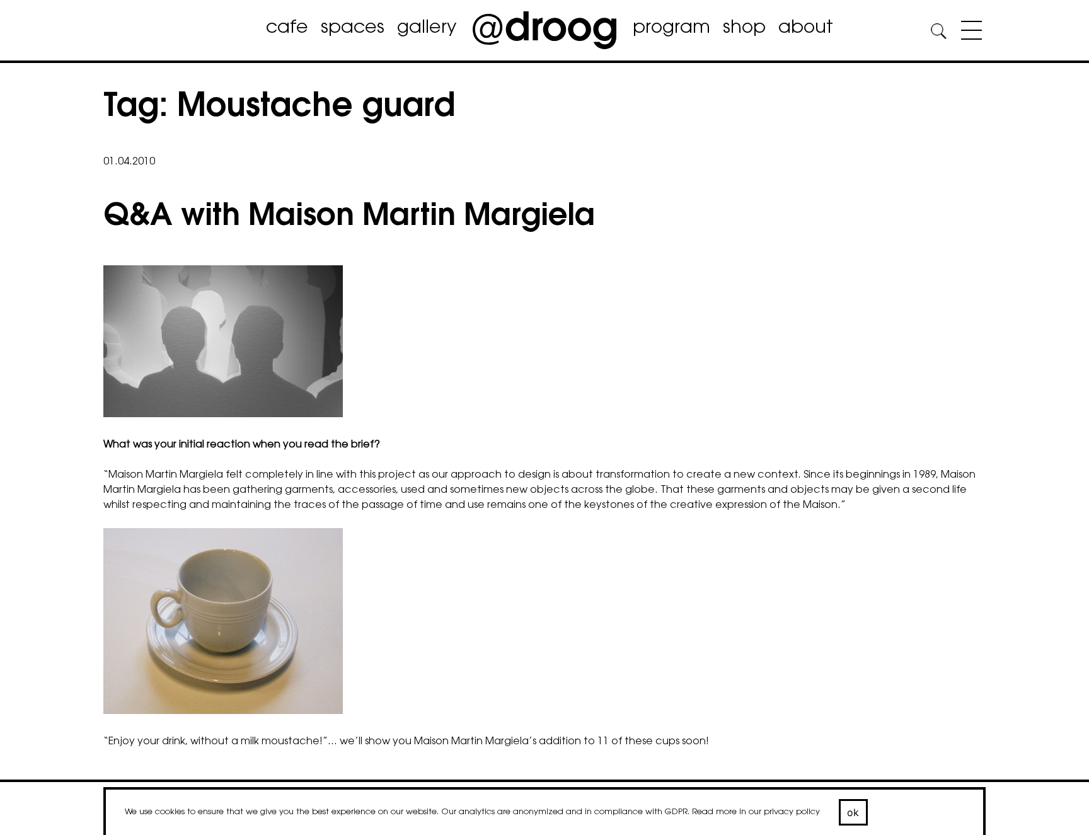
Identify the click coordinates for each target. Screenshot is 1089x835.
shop (744, 28)
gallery (426, 28)
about (805, 28)
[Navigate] (968, 32)
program (671, 28)
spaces (352, 28)
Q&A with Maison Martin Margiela (349, 217)
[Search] (938, 33)
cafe (287, 28)
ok (853, 812)
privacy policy (792, 812)
